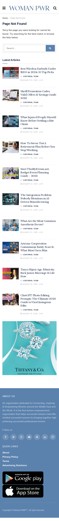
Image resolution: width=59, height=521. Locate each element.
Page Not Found (17, 18)
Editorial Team (30, 76)
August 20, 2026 (30, 258)
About (5, 452)
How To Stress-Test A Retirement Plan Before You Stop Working (37, 147)
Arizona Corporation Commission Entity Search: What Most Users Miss (37, 247)
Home (5, 18)
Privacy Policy (10, 456)
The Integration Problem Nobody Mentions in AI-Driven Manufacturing (35, 198)
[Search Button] (50, 48)
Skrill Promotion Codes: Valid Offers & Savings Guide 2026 (38, 95)
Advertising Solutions (14, 465)
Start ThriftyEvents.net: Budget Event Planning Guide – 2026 (34, 172)
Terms (5, 461)
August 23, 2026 (30, 80)
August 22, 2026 (30, 106)
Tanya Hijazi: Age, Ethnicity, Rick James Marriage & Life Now (37, 273)
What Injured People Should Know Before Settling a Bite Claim (38, 121)
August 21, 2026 (30, 184)
